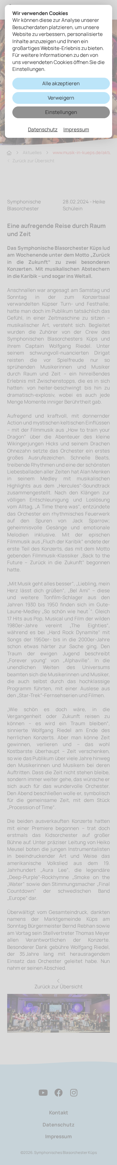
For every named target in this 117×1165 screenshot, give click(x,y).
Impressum (76, 129)
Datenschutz (43, 129)
